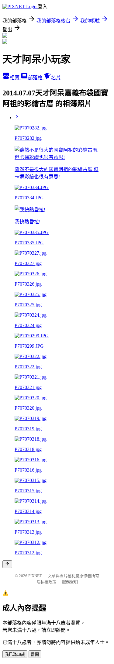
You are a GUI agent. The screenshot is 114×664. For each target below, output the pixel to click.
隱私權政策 (46, 582)
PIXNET (35, 575)
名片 (56, 77)
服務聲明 (70, 582)
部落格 (36, 77)
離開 (35, 654)
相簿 (15, 77)
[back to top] (7, 564)
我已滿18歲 (15, 654)
